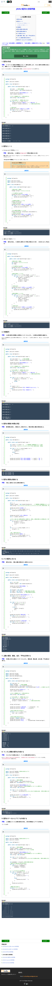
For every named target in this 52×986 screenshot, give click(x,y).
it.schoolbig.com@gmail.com (30, 976)
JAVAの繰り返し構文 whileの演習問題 (11, 946)
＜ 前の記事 (5, 12)
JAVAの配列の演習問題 (8, 954)
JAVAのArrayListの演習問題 (8, 960)
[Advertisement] (26, 928)
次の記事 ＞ (46, 12)
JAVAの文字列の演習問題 (8, 952)
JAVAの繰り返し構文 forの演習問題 (10, 949)
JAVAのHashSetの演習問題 (8, 962)
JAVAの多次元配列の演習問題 (9, 957)
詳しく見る (25, 56)
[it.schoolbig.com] (25, 5)
